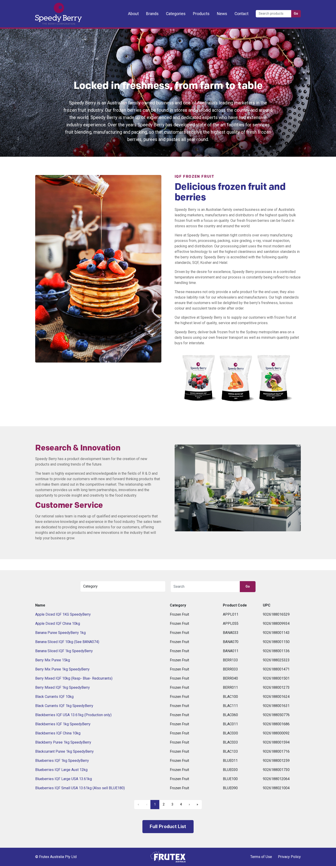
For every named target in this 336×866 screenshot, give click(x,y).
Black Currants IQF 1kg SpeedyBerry (64, 706)
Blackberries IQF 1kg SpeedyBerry (63, 724)
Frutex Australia (51, 7)
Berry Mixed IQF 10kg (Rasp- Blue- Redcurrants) (73, 678)
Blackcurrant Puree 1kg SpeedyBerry (64, 751)
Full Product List (168, 826)
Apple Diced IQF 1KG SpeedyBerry (63, 614)
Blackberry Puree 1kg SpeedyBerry (63, 742)
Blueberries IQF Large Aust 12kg (61, 770)
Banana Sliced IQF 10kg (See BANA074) (67, 642)
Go (296, 14)
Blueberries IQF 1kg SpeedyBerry (62, 760)
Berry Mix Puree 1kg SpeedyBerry (62, 669)
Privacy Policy (289, 857)
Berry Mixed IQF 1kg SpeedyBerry (62, 687)
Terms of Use (261, 857)
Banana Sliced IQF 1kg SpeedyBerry (64, 651)
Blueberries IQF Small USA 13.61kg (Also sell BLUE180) (80, 788)
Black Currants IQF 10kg (54, 696)
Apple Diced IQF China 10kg (57, 623)
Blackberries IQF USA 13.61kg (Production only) (73, 715)
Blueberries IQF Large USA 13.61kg (63, 779)
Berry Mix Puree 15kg (52, 660)
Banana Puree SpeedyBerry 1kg (60, 632)
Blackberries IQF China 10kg (57, 733)
